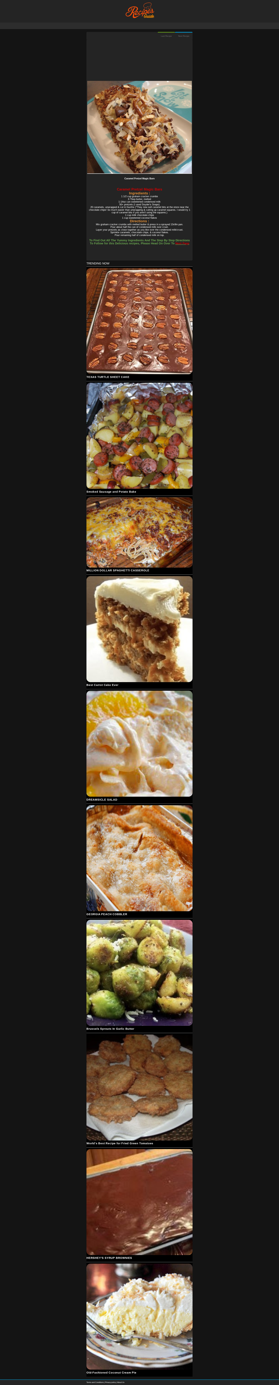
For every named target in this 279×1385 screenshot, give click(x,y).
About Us (120, 1382)
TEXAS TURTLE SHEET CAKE (107, 377)
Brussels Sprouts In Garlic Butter (110, 1028)
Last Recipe (166, 36)
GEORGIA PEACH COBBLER (106, 914)
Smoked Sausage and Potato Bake (111, 491)
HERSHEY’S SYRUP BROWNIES (109, 1257)
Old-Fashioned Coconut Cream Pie (111, 1372)
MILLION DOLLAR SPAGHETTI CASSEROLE (117, 570)
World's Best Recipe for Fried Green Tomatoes (119, 1143)
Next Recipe (183, 36)
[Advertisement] (139, 60)
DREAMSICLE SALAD (101, 799)
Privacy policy (110, 1382)
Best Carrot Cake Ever (102, 684)
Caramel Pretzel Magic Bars (139, 178)
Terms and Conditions (95, 1382)
